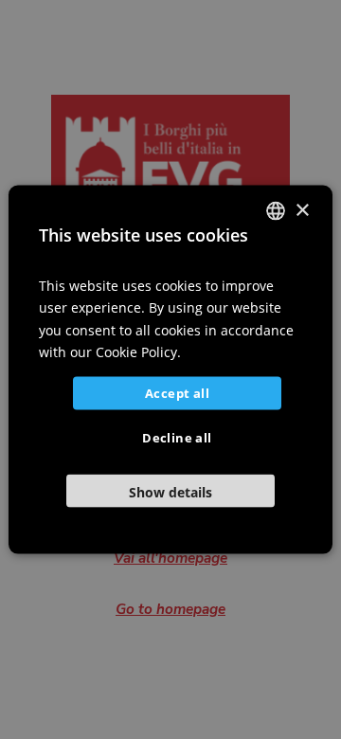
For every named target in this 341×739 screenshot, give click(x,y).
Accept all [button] (177, 392)
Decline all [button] (176, 436)
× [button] (302, 210)
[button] (170, 490)
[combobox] (275, 211)
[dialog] (170, 370)
